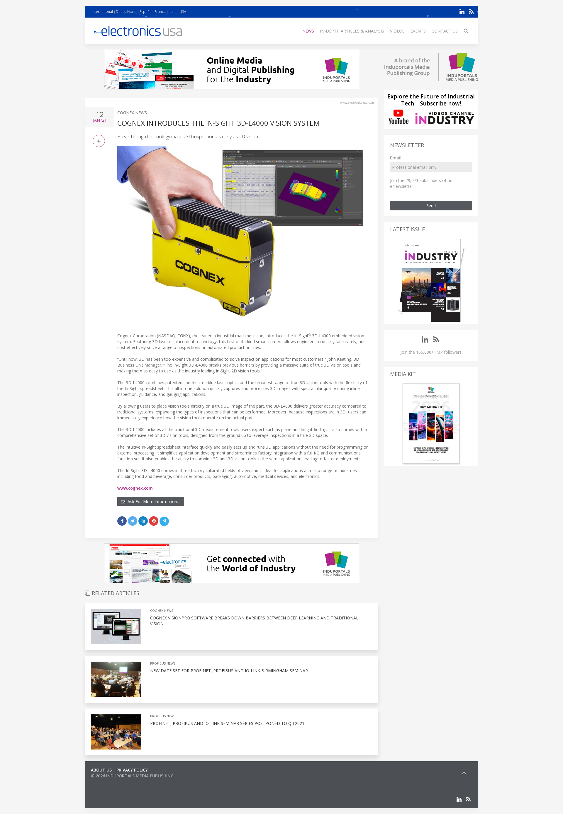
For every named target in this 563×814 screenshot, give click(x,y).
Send (431, 205)
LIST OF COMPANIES (111, 781)
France (160, 11)
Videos (397, 31)
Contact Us (445, 31)
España (146, 11)
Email (395, 158)
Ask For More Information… (152, 501)
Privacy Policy (132, 770)
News (308, 31)
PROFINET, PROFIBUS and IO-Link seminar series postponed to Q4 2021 (227, 723)
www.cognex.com (135, 488)
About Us (101, 770)
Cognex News (132, 112)
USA (182, 11)
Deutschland (126, 11)
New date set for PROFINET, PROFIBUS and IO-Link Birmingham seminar (229, 670)
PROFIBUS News (162, 663)
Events (418, 31)
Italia (173, 11)
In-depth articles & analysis (352, 31)
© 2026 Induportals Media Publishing (132, 776)
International (102, 11)
